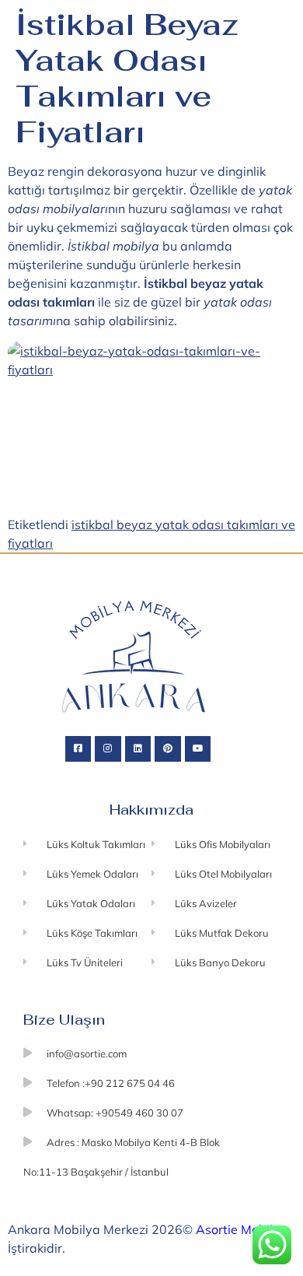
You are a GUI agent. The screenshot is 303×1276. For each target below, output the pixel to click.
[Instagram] (108, 749)
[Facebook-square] (78, 749)
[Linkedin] (138, 749)
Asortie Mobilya (241, 1229)
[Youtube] (198, 749)
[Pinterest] (168, 749)
